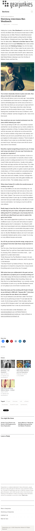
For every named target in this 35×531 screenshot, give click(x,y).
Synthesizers (24, 404)
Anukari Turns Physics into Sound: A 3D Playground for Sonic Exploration (8, 424)
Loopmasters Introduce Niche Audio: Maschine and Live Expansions (23, 370)
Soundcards (5, 404)
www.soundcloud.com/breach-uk (10, 316)
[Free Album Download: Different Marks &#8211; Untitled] (8, 383)
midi (21, 401)
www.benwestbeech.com (8, 312)
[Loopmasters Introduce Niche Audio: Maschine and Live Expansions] (24, 364)
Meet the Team (4, 518)
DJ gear (8, 401)
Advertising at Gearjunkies (7, 512)
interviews (15, 401)
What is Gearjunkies (6, 508)
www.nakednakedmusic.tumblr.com (11, 314)
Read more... (25, 495)
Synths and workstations (7, 16)
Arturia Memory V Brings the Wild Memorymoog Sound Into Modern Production (25, 424)
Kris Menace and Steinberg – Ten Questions (5, 370)
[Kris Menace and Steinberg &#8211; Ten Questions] (8, 364)
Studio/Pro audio (14, 404)
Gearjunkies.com (6, 527)
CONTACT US (4, 515)
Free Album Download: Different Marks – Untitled (7, 389)
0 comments (15, 24)
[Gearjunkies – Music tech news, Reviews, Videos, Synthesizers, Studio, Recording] (17, 4)
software (26, 401)
